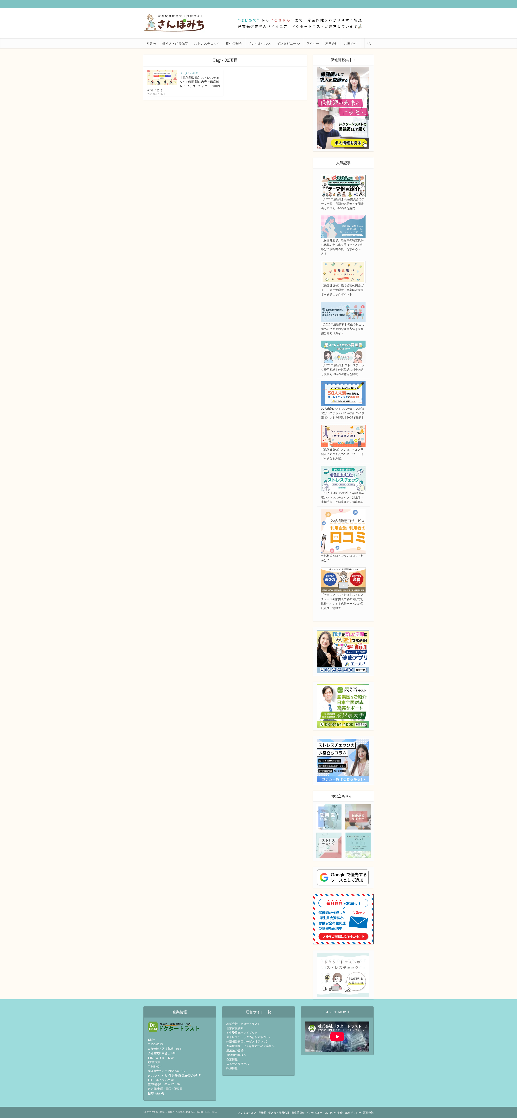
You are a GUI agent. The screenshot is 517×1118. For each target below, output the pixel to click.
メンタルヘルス (259, 43)
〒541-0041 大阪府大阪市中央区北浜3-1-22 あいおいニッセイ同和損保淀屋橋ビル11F (174, 1071)
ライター (312, 43)
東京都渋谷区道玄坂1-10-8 (165, 1049)
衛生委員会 (234, 43)
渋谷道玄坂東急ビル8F (162, 1053)
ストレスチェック (207, 43)
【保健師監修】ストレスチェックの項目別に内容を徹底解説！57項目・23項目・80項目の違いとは (183, 84)
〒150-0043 (155, 1044)
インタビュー (286, 43)
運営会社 (331, 43)
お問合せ (350, 43)
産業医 (151, 43)
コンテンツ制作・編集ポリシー (342, 1112)
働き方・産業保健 (175, 43)
